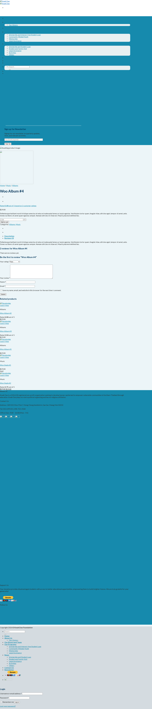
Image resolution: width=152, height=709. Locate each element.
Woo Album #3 (6, 331)
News (6, 44)
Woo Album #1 (6, 349)
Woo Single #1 (5, 365)
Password (4, 698)
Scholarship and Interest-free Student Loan (25, 35)
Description (9, 236)
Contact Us (9, 58)
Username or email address (11, 693)
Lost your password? (8, 706)
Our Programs (10, 32)
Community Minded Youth (18, 37)
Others (11, 55)
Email (2, 286)
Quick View (4, 305)
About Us (8, 22)
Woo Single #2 (5, 383)
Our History (13, 25)
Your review (5, 278)
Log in (17, 702)
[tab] (67, 236)
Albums (15, 185)
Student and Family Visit (18, 49)
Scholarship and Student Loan (20, 47)
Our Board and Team (13, 28)
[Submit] (10, 69)
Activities (12, 53)
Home (6, 18)
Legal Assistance (15, 41)
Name (3, 282)
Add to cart (4, 222)
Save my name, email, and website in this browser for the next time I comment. (32, 290)
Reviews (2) (9, 238)
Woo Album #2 (6, 313)
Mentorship (13, 39)
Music (8, 185)
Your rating (5, 262)
